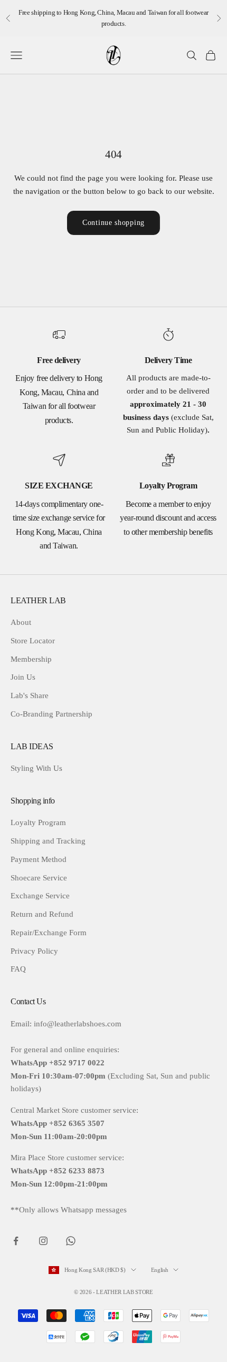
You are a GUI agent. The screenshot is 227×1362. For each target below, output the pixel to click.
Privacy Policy (34, 951)
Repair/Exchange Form (49, 932)
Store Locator (33, 640)
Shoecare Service (39, 878)
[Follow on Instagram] (43, 1241)
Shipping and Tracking (48, 841)
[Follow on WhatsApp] (70, 1241)
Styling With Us (36, 768)
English (159, 1270)
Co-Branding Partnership (51, 714)
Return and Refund (42, 914)
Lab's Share (30, 695)
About (21, 622)
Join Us (23, 677)
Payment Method (39, 859)
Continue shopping (113, 223)
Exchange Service (40, 895)
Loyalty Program (38, 822)
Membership (31, 659)
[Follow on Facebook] (16, 1241)
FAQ (18, 969)
